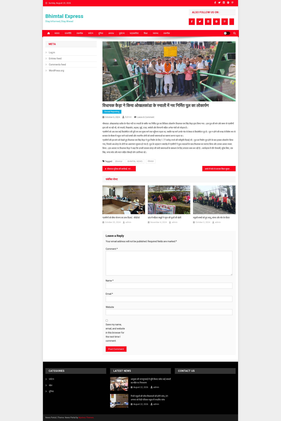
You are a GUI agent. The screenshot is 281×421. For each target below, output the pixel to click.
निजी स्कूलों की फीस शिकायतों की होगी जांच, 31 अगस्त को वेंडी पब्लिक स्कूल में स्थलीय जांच (149, 398)
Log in (52, 52)
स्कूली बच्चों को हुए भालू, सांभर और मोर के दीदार (211, 217)
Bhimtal (118, 161)
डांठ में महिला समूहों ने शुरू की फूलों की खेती (164, 217)
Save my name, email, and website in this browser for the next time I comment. (115, 332)
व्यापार (57, 33)
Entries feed (55, 58)
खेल (50, 385)
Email (109, 294)
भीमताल (151, 161)
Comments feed (57, 64)
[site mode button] (227, 33)
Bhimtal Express (64, 16)
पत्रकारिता (134, 33)
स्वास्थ (155, 33)
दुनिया (100, 33)
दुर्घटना (122, 33)
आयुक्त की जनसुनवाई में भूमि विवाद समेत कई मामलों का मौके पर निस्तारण (151, 381)
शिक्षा (146, 33)
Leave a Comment (145, 117)
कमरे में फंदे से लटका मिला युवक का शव (220, 169)
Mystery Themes (86, 417)
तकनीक (80, 33)
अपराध (111, 33)
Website (110, 307)
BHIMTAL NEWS (134, 161)
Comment (112, 249)
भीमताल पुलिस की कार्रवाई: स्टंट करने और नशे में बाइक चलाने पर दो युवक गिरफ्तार (121, 169)
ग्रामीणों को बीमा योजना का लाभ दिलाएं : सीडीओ (121, 217)
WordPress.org (56, 70)
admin (128, 117)
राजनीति (68, 33)
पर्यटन (90, 33)
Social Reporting (111, 112)
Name (110, 280)
